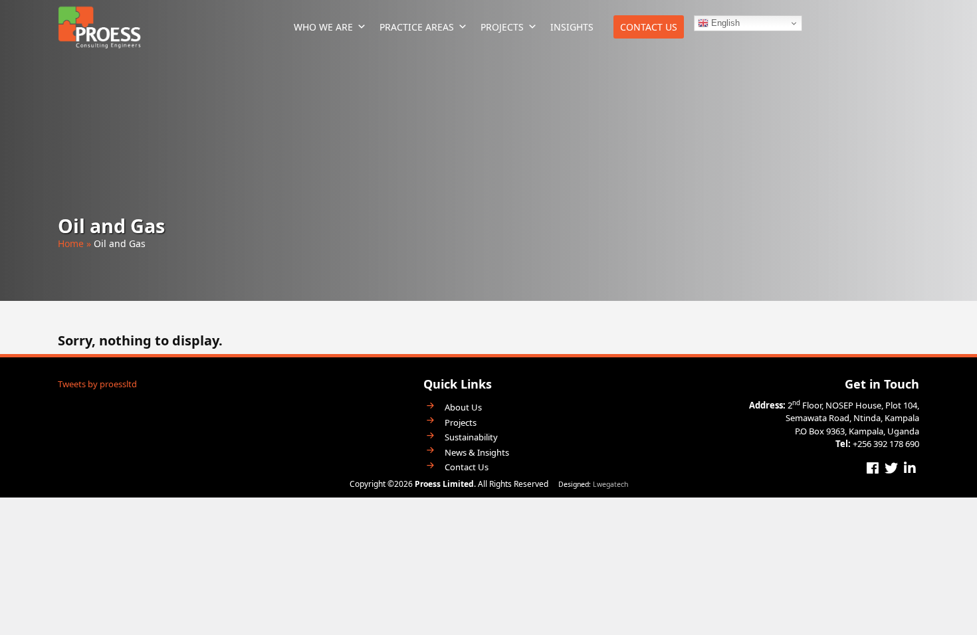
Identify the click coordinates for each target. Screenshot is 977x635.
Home (71, 243)
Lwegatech (610, 484)
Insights (572, 27)
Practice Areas (417, 27)
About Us (463, 407)
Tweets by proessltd (97, 384)
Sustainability (471, 437)
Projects (502, 27)
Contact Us (648, 27)
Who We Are (323, 27)
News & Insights (477, 452)
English (724, 23)
